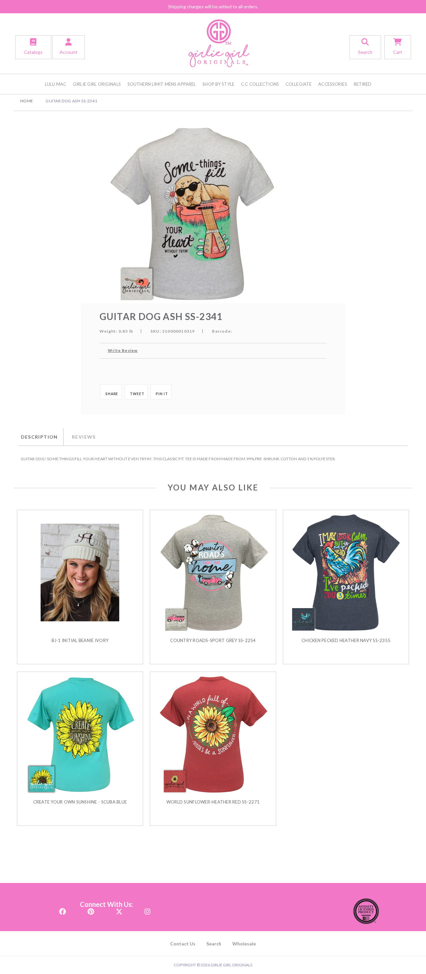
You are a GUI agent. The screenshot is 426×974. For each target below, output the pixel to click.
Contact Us (182, 943)
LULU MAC (55, 84)
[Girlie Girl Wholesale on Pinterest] (91, 909)
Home (26, 100)
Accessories (332, 84)
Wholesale (244, 943)
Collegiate (299, 84)
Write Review (122, 350)
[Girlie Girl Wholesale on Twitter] (119, 909)
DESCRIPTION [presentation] (39, 437)
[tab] (41, 437)
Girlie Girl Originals (97, 84)
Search (213, 943)
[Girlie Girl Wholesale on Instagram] (147, 909)
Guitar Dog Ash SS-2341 (71, 100)
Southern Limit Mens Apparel (161, 84)
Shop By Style (218, 84)
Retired (363, 84)
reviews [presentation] (84, 437)
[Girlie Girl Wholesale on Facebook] (62, 909)
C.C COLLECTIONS (260, 84)
